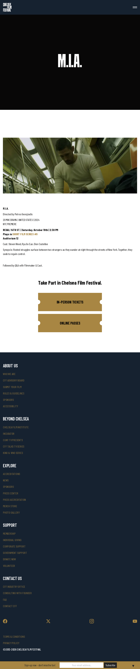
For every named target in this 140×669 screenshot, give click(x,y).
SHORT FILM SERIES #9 (25, 234)
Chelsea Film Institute (16, 427)
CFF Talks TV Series (13, 446)
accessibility (10, 406)
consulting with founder (17, 593)
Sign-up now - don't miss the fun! (39, 665)
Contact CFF (10, 606)
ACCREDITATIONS (11, 474)
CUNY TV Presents (13, 440)
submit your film (12, 387)
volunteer (9, 565)
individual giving (12, 540)
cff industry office (14, 586)
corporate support (14, 546)
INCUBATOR (8, 433)
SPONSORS (8, 486)
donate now (9, 559)
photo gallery (11, 512)
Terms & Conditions (14, 636)
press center (10, 493)
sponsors (8, 399)
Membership (9, 533)
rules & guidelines (13, 393)
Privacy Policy (11, 643)
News (6, 480)
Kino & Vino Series (13, 452)
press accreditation (14, 499)
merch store (10, 506)
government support (15, 552)
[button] (70, 302)
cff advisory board (13, 380)
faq (4, 599)
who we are (9, 374)
